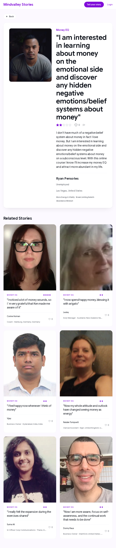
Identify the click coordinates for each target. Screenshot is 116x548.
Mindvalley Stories (18, 4)
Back (11, 16)
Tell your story (94, 4)
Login (110, 4)
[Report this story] (84, 125)
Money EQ (62, 30)
